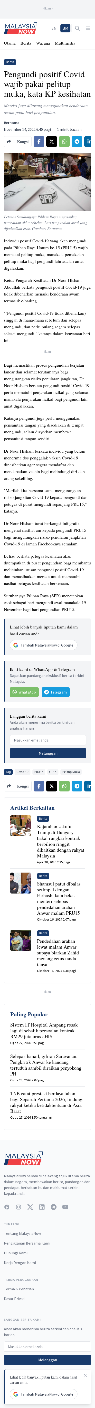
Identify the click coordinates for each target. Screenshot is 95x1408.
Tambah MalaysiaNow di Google (46, 645)
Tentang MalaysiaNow (22, 1233)
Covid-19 (22, 772)
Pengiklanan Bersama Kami (27, 1243)
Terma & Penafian (19, 1288)
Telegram (58, 692)
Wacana (43, 43)
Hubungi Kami (16, 1252)
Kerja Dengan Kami (20, 1262)
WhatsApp (27, 692)
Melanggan (48, 753)
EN (54, 28)
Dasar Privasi (14, 1298)
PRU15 (38, 772)
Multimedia (65, 43)
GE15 (53, 772)
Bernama (11, 122)
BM (65, 28)
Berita (25, 43)
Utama (10, 43)
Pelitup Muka (71, 772)
